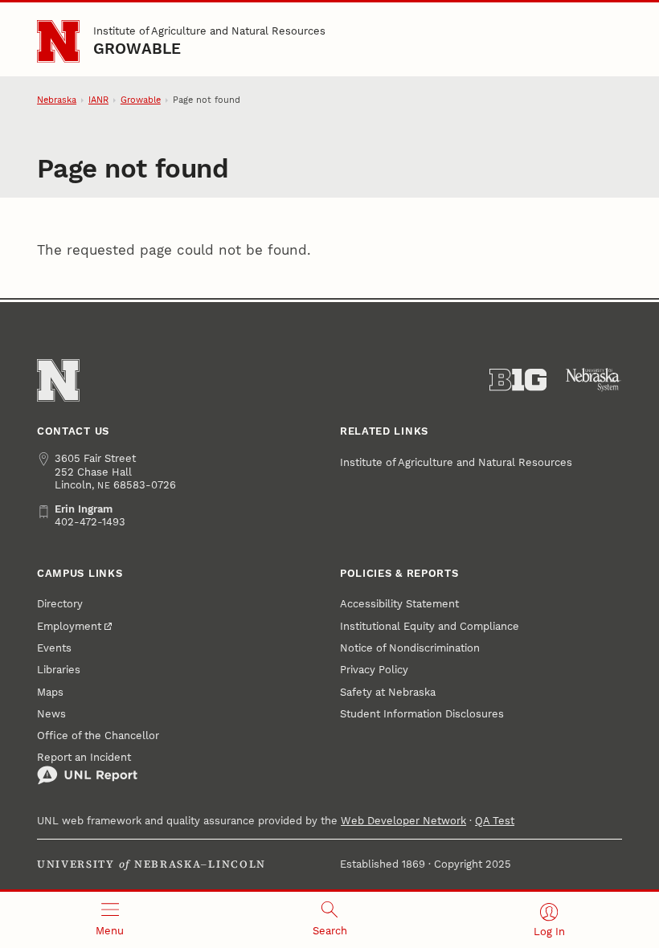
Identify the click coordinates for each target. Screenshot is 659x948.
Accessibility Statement (399, 604)
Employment (69, 626)
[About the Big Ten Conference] (517, 380)
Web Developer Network (403, 821)
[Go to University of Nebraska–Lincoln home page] (58, 41)
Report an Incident (84, 757)
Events (54, 648)
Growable (137, 49)
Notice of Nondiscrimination (410, 648)
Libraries (58, 670)
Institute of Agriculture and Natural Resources (209, 31)
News (51, 714)
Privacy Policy (374, 670)
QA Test (494, 821)
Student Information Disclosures (422, 714)
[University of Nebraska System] (593, 380)
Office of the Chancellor (98, 735)
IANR (98, 100)
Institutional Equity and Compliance (429, 626)
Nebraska (56, 100)
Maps (50, 692)
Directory (60, 604)
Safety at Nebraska (388, 692)
